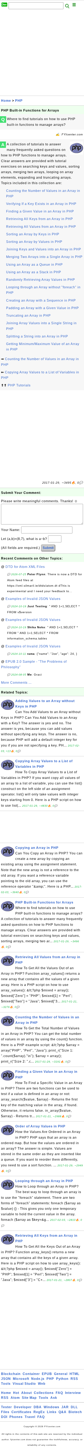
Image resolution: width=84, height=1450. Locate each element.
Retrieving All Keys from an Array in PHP (39, 219)
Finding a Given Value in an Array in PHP (40, 211)
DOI (4, 1417)
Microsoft (21, 1378)
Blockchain (11, 1374)
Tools (6, 1383)
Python (62, 1378)
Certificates (21, 1412)
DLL (74, 1407)
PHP (19, 100)
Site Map (29, 1397)
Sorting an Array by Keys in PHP (32, 234)
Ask (53, 1397)
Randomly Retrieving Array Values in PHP (40, 279)
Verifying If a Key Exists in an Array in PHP (41, 204)
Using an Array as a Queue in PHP (34, 264)
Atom (15, 1397)
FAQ (59, 1393)
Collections (44, 1393)
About (26, 1393)
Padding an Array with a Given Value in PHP (42, 308)
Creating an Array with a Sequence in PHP (41, 300)
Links (51, 1412)
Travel (30, 1417)
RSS (74, 1378)
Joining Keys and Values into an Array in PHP (43, 249)
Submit (48, 548)
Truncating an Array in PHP (28, 315)
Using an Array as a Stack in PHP (33, 272)
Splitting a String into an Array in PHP (37, 336)
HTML (75, 1374)
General (60, 1374)
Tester (6, 1407)
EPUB (47, 1374)
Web (41, 1383)
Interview (73, 1393)
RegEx (39, 1412)
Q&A (62, 1412)
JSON (6, 1378)
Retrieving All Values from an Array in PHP (41, 226)
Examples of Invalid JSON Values (33, 599)
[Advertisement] (42, 54)
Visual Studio (24, 1383)
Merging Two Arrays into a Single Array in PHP (44, 257)
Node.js (37, 1378)
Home (6, 100)
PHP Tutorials (19, 385)
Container (31, 1374)
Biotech (75, 1412)
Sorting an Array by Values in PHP (34, 241)
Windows (51, 1407)
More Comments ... (16, 682)
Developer (23, 1407)
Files (5, 1412)
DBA (38, 1407)
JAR (65, 1407)
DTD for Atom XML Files (25, 566)
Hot (16, 1393)
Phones (16, 1417)
